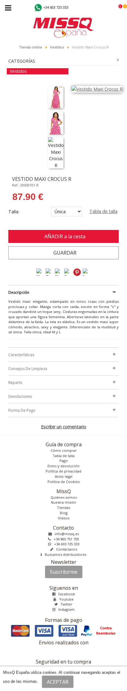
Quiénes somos (64, 497)
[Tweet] (50, 272)
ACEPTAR (57, 681)
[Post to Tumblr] (68, 272)
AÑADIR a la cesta (63, 236)
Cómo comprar (64, 450)
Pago (63, 460)
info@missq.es (65, 533)
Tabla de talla (103, 211)
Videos (63, 518)
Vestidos (18, 71)
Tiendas (63, 507)
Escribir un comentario (63, 427)
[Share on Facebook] (40, 272)
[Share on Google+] (59, 272)
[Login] (116, 8)
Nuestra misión (63, 502)
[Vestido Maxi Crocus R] (55, 97)
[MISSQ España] (63, 20)
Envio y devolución (63, 466)
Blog (64, 512)
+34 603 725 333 (65, 544)
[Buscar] (111, 8)
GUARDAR (63, 252)
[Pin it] (77, 272)
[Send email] (87, 272)
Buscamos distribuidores (64, 554)
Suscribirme (63, 571)
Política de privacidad (63, 471)
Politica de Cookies (63, 481)
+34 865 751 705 (65, 539)
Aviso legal (63, 476)
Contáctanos (65, 549)
